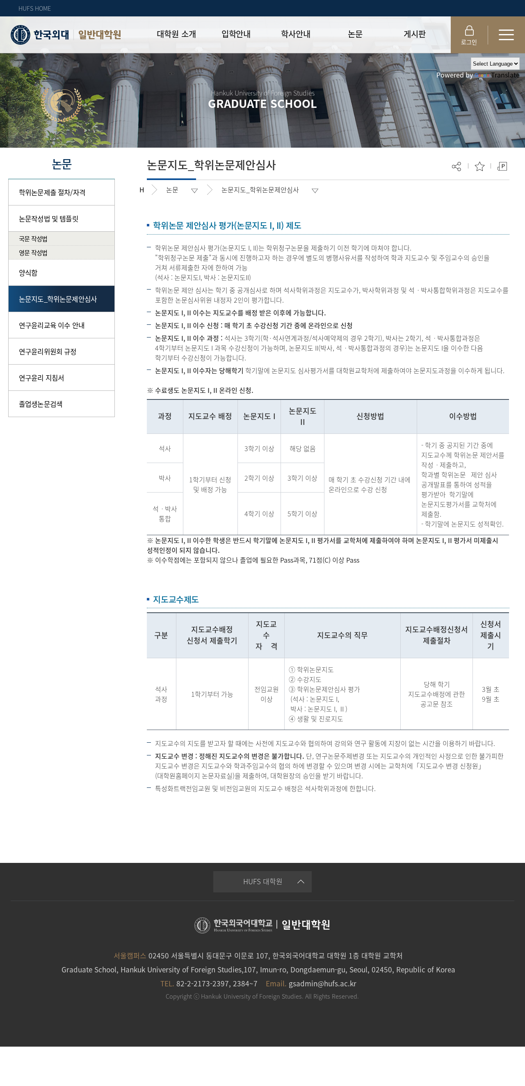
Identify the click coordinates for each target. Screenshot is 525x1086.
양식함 (28, 272)
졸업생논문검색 (40, 404)
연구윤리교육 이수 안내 (51, 325)
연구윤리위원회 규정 (48, 351)
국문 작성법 (33, 238)
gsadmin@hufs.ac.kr (322, 983)
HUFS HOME (34, 8)
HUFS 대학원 (263, 881)
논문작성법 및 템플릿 (48, 218)
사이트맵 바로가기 (506, 34)
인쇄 (502, 166)
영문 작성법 (33, 252)
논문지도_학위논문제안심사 (58, 299)
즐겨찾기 (479, 166)
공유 (457, 166)
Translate (505, 75)
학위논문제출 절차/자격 (52, 192)
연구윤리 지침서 (41, 377)
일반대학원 (99, 35)
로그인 (469, 42)
